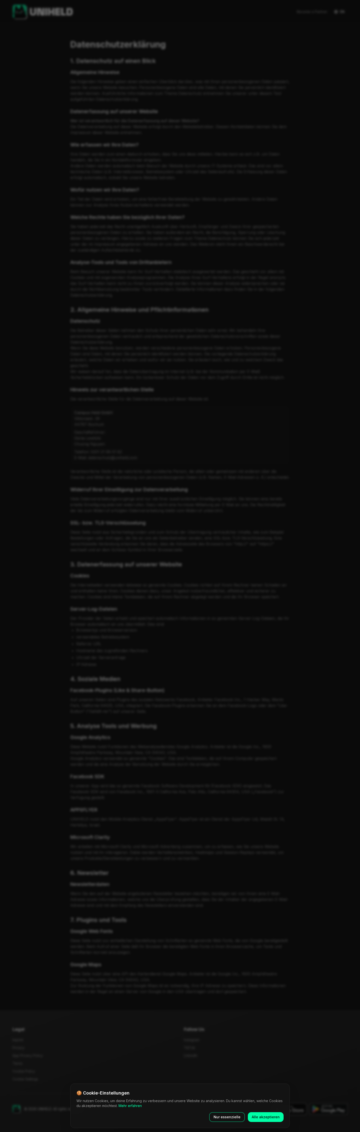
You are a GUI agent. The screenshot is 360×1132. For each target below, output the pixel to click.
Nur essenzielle (227, 1117)
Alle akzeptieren (266, 1117)
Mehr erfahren (130, 1106)
